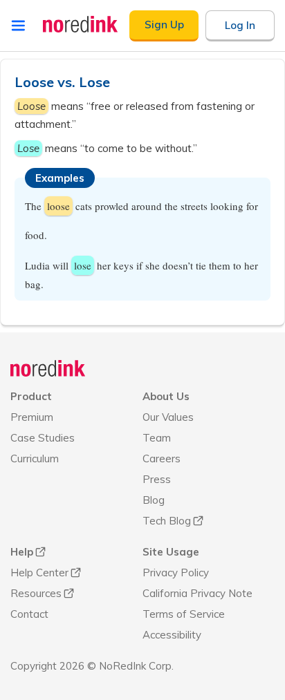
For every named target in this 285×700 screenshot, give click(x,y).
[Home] (48, 368)
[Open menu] (18, 25)
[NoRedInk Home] (80, 24)
